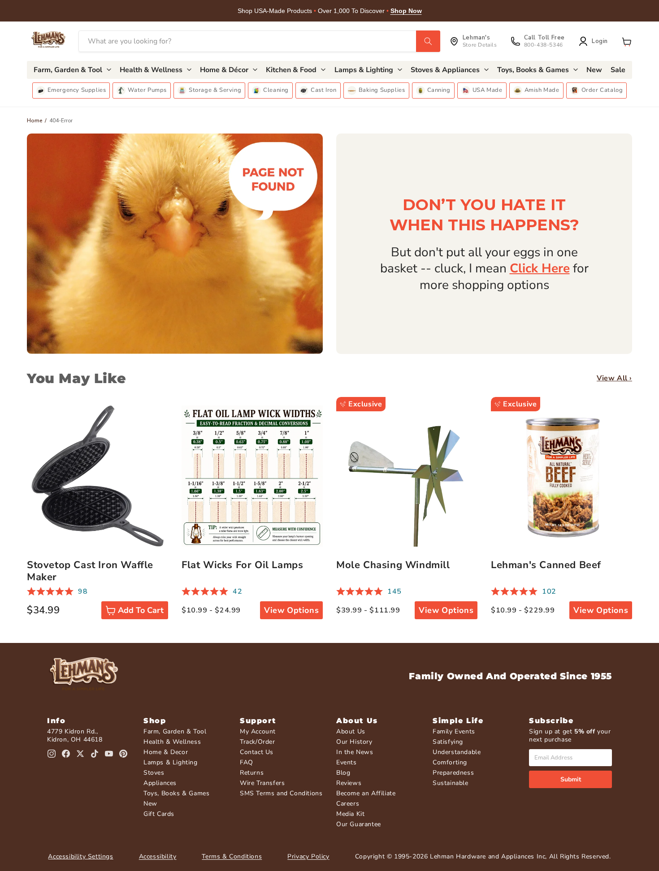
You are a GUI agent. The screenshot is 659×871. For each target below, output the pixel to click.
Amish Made (542, 90)
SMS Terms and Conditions (281, 793)
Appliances (160, 783)
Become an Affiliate (365, 793)
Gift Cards (158, 814)
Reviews (348, 783)
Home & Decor (165, 752)
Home (35, 120)
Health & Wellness (172, 741)
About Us (350, 731)
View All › (614, 378)
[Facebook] (65, 753)
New (150, 803)
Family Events (454, 731)
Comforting (450, 762)
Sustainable (450, 783)
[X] (80, 753)
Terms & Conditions (232, 856)
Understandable (457, 752)
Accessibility (158, 856)
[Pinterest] (123, 753)
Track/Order (257, 741)
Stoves (154, 772)
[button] (626, 41)
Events (346, 762)
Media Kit (350, 814)
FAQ (246, 762)
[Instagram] (51, 753)
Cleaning (276, 90)
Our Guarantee (358, 824)
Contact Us (256, 752)
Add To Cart (141, 610)
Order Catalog (602, 90)
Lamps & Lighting (170, 762)
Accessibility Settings (80, 856)
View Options (291, 610)
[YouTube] (108, 753)
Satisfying (448, 741)
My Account (258, 731)
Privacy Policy (308, 856)
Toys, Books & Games (176, 793)
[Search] (428, 41)
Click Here (540, 268)
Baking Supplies (382, 90)
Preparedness (453, 772)
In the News (354, 752)
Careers (347, 803)
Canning (439, 90)
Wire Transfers (262, 783)
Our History (354, 741)
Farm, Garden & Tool (174, 731)
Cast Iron (323, 90)
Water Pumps (147, 90)
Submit (570, 779)
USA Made (488, 90)
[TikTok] (94, 753)
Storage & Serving (215, 90)
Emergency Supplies (77, 90)
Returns (252, 772)
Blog (343, 772)
